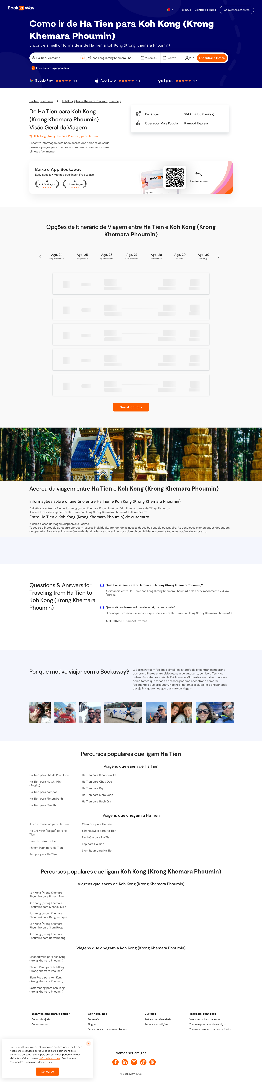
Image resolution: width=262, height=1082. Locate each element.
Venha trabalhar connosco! (204, 1019)
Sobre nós (93, 1019)
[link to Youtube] (152, 1062)
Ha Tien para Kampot (43, 792)
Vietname (46, 101)
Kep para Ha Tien (93, 844)
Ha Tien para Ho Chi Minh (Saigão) (45, 783)
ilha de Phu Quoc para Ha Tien (49, 824)
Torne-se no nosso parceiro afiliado (209, 1029)
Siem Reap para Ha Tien (97, 850)
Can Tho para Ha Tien (43, 841)
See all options (131, 407)
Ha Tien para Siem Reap (97, 795)
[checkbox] (33, 68)
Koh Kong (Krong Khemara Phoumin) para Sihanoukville (47, 905)
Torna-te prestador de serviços (207, 1024)
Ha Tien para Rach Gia (96, 801)
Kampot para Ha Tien (43, 854)
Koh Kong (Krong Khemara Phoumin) (85, 101)
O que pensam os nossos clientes (107, 1029)
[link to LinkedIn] (125, 1062)
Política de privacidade (158, 1019)
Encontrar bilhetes (212, 58)
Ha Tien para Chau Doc (97, 782)
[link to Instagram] (134, 1062)
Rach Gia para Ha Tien (96, 837)
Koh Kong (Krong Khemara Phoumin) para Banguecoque (48, 915)
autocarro (199, 531)
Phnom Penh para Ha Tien (46, 848)
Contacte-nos (40, 1024)
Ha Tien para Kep (93, 788)
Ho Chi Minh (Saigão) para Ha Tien (48, 832)
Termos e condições (156, 1024)
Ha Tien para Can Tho (43, 805)
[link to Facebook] (115, 1062)
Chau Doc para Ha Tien (97, 824)
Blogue (92, 1024)
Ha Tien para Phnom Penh (46, 798)
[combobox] (55, 57)
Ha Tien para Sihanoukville (99, 775)
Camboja (115, 101)
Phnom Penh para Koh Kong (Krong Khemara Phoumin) (47, 969)
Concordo (47, 1071)
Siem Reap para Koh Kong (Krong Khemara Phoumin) (46, 979)
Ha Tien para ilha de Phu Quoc (49, 775)
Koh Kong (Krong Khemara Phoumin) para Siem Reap (46, 925)
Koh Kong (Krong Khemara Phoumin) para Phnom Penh (47, 894)
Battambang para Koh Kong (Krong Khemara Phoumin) (47, 989)
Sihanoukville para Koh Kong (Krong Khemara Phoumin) (47, 958)
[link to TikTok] (143, 1062)
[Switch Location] (83, 57)
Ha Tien (34, 101)
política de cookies (49, 1058)
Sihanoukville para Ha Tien (99, 831)
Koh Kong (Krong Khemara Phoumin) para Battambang (47, 936)
